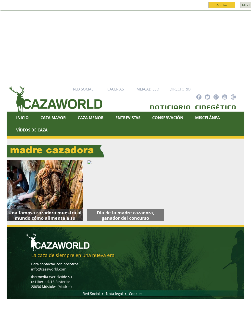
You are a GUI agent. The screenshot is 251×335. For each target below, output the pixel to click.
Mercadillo (148, 89)
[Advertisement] (125, 47)
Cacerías (115, 89)
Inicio (22, 117)
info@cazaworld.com (48, 269)
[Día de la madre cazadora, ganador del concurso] (125, 190)
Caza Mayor (53, 117)
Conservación (167, 117)
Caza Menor (91, 117)
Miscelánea (207, 117)
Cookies (135, 293)
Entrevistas (127, 117)
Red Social (83, 89)
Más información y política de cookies (134, 7)
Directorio (180, 89)
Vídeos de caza (32, 130)
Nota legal (114, 293)
